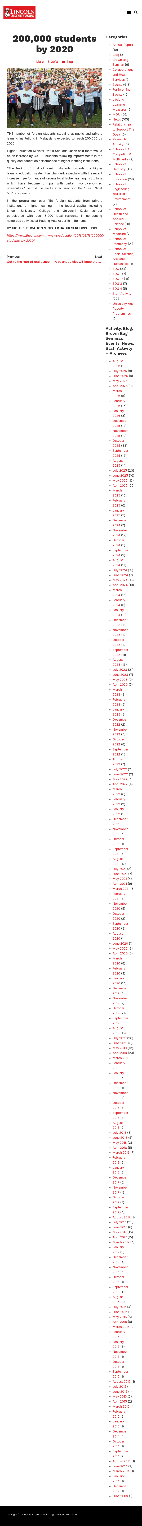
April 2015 (120, 1401)
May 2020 (120, 948)
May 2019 (120, 1048)
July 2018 (119, 1132)
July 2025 (120, 470)
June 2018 (120, 1137)
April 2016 (120, 1322)
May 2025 (120, 480)
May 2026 (120, 381)
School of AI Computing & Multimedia (122, 154)
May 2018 (120, 1142)
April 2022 (120, 784)
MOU (116, 114)
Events (117, 84)
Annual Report (123, 45)
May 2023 (120, 679)
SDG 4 (117, 288)
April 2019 (120, 1053)
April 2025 (120, 485)
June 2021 (120, 874)
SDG (116, 269)
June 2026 (120, 376)
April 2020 (120, 953)
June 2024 (120, 575)
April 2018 (120, 1147)
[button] (129, 12)
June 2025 (120, 475)
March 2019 (121, 1058)
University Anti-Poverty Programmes (124, 309)
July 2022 (120, 769)
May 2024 (120, 580)
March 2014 (121, 1471)
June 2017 (120, 1227)
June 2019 (120, 1043)
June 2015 (120, 1391)
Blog (69, 61)
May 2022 (120, 779)
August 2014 (122, 1461)
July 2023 (120, 669)
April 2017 (120, 1237)
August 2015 (122, 1381)
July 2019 (119, 1038)
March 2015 (121, 1406)
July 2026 (120, 371)
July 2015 (119, 1386)
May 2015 (120, 1396)
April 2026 (120, 386)
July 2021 (119, 869)
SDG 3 (117, 283)
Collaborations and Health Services (123, 74)
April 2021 (120, 883)
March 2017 (121, 1242)
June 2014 (120, 1466)
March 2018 (121, 1152)
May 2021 (120, 878)
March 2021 (121, 888)
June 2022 (120, 774)
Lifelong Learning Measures (120, 104)
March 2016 (121, 1327)
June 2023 (120, 674)
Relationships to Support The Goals (123, 129)
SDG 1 (117, 274)
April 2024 (120, 585)
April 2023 (120, 684)
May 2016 (120, 1317)
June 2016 (120, 1312)
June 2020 (120, 943)
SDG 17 (118, 279)
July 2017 (119, 1222)
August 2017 (121, 1217)
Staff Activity (122, 293)
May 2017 (120, 1232)
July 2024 (120, 570)
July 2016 (119, 1307)
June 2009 (120, 1496)
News (117, 119)
